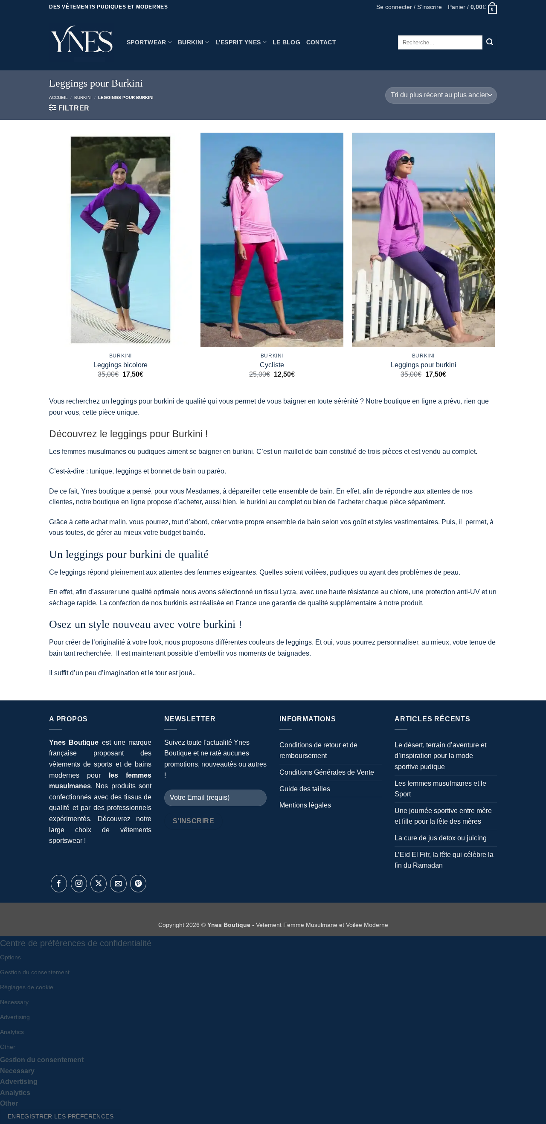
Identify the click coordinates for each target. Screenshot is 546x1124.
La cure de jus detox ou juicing (441, 838)
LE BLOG (286, 42)
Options (10, 957)
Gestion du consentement (35, 972)
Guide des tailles (304, 789)
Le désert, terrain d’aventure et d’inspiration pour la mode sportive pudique (440, 755)
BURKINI (190, 42)
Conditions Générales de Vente (326, 772)
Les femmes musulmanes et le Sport (440, 789)
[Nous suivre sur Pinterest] (138, 884)
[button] (409, 7)
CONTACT (321, 42)
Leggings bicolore (120, 365)
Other (7, 1046)
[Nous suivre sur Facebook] (59, 884)
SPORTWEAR (146, 42)
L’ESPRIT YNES (238, 42)
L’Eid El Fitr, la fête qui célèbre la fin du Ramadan (444, 860)
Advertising (15, 1017)
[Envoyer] (489, 42)
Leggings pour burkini (423, 365)
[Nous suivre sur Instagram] (79, 884)
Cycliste (272, 365)
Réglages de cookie (26, 987)
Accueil (58, 97)
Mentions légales (305, 805)
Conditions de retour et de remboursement (318, 750)
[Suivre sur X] (98, 884)
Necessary (14, 1002)
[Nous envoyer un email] (118, 884)
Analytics (12, 1031)
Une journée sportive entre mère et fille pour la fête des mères (443, 816)
